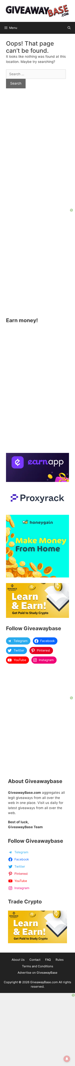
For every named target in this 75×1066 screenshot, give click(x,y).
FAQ (48, 960)
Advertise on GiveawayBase (37, 972)
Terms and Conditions (37, 966)
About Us (18, 960)
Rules (60, 960)
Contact (34, 960)
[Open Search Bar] (69, 28)
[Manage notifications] (67, 1059)
